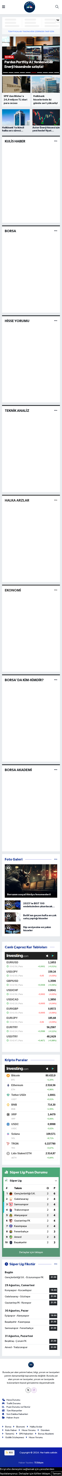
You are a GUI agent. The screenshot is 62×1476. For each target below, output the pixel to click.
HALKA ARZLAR (17, 500)
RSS (11, 1452)
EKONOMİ (13, 590)
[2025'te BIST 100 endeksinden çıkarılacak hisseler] (13, 905)
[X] (28, 1390)
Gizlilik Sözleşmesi (14, 1437)
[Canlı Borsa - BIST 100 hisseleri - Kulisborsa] (30, 7)
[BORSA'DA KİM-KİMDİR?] (55, 680)
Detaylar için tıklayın (31, 1252)
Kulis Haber (11, 1430)
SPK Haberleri (26, 1434)
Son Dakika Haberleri (17, 1414)
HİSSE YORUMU (17, 321)
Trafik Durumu (14, 1403)
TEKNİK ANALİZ (17, 410)
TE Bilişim (38, 1462)
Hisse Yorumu (29, 1430)
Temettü (9, 1434)
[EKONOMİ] (55, 590)
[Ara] (57, 7)
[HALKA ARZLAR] (55, 500)
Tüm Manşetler (14, 1410)
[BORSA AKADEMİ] (55, 769)
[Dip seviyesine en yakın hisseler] (13, 929)
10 (56, 72)
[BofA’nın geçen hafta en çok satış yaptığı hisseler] (13, 917)
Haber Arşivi (13, 1417)
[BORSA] (55, 231)
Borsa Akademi (46, 1434)
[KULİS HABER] (55, 141)
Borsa (8, 1427)
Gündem (45, 1430)
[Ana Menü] (3, 7)
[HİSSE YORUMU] (55, 321)
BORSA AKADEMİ (18, 770)
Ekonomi (20, 1427)
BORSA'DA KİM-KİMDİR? (24, 680)
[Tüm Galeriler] (55, 859)
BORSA (10, 231)
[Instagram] (34, 1390)
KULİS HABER (15, 141)
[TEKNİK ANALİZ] (55, 410)
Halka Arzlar (36, 1427)
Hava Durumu (13, 1400)
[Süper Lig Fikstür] (55, 1264)
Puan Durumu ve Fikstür (18, 1407)
